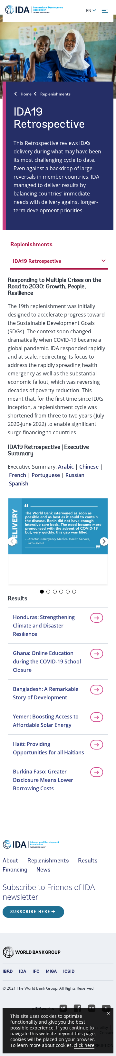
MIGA (51, 972)
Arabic (66, 466)
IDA (22, 972)
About (10, 861)
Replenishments (55, 94)
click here (84, 1045)
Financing (15, 870)
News (43, 870)
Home (26, 94)
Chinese (89, 466)
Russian (74, 475)
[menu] (105, 10)
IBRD (8, 972)
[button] (104, 541)
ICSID (68, 972)
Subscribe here (30, 912)
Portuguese (46, 475)
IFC (36, 972)
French (17, 475)
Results (88, 861)
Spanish (18, 483)
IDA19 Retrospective (34, 447)
